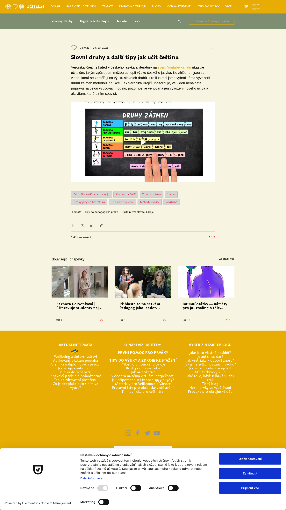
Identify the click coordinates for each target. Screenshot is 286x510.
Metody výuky (149, 202)
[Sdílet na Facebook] (73, 225)
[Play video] (143, 142)
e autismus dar (210, 357)
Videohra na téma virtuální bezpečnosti (142, 376)
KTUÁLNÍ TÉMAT (75, 345)
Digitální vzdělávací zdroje (91, 194)
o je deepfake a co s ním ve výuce (76, 386)
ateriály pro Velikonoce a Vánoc (143, 384)
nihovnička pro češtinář (143, 392)
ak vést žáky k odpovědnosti (209, 361)
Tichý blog (210, 384)
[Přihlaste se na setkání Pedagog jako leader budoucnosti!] (143, 282)
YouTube (171, 202)
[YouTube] (157, 433)
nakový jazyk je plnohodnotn (76, 376)
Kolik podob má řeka (143, 368)
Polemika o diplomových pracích (75, 364)
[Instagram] (128, 433)
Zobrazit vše (226, 258)
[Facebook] (138, 433)
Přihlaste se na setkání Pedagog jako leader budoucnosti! (139, 306)
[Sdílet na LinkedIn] (92, 225)
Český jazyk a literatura (89, 202)
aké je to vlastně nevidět (209, 353)
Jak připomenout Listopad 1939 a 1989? (143, 380)
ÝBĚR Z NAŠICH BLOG (210, 345)
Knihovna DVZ (126, 194)
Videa (171, 194)
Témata (122, 21)
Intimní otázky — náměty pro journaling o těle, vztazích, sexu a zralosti (204, 306)
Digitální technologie (94, 21)
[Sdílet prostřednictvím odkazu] (101, 225)
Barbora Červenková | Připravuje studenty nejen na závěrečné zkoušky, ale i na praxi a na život (79, 306)
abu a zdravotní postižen (75, 380)
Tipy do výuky (151, 194)
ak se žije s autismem (75, 368)
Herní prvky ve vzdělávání (210, 388)
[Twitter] (147, 433)
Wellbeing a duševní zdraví (75, 357)
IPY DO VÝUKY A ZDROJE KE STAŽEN (143, 361)
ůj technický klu (210, 372)
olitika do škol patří (75, 372)
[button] (179, 21)
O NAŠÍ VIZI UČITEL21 (142, 345)
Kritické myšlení (122, 202)
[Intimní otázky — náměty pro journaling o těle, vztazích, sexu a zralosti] (206, 282)
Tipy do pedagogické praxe (101, 211)
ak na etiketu (142, 372)
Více (137, 21)
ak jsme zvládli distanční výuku (210, 364)
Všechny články (62, 21)
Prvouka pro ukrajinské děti (210, 392)
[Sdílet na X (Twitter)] (82, 225)
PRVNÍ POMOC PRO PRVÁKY (143, 353)
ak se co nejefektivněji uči (210, 368)
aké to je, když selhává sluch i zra (210, 378)
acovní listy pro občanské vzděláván (144, 388)
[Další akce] (212, 47)
